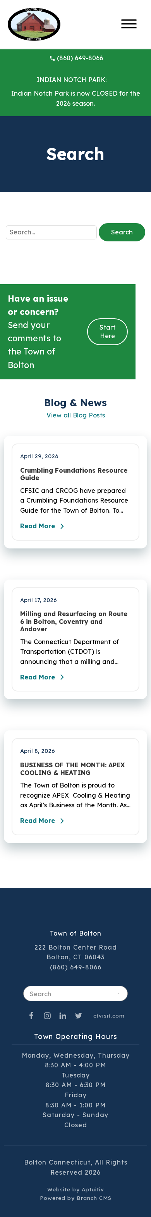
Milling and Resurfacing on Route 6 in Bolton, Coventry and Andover (73, 621)
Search (122, 232)
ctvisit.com (109, 1015)
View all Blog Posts (75, 415)
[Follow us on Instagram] (47, 1015)
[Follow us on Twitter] (79, 1015)
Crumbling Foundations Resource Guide (73, 474)
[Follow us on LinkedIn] (63, 1015)
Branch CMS (94, 1197)
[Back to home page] (34, 24)
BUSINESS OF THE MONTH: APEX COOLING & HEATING (72, 768)
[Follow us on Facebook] (31, 1015)
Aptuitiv (93, 1189)
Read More (37, 526)
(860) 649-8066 (80, 58)
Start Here (107, 331)
